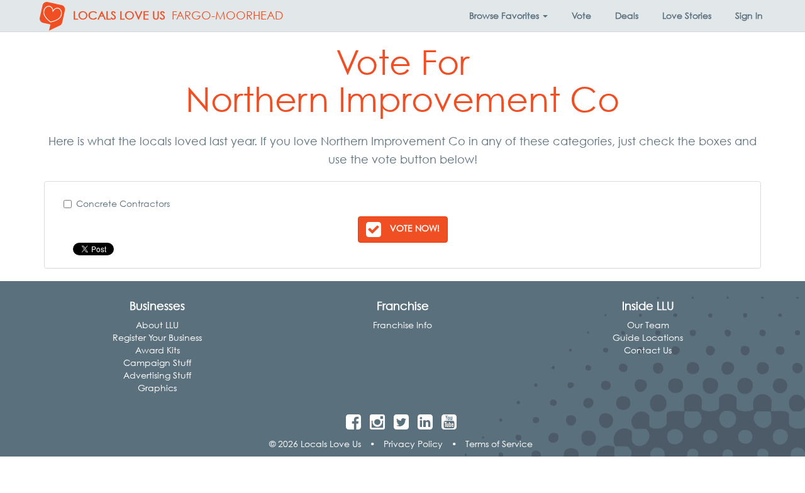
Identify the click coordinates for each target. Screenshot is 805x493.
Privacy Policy (413, 443)
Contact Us (648, 350)
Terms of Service (499, 443)
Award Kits (157, 350)
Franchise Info (402, 324)
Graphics (157, 387)
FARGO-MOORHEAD (227, 15)
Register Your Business (157, 337)
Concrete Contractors (123, 203)
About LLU (157, 324)
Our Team (648, 324)
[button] (508, 15)
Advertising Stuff (157, 375)
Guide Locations (648, 337)
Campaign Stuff (157, 362)
